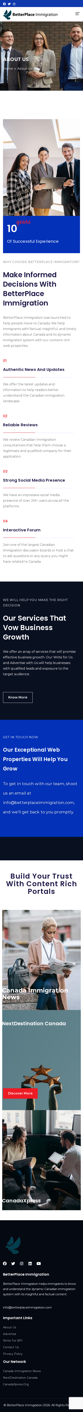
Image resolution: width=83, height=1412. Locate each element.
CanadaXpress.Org (16, 1384)
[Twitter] (9, 4)
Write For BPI (13, 1340)
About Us (9, 1327)
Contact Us (11, 1347)
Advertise (9, 1334)
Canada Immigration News (22, 1371)
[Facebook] (4, 4)
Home (8, 68)
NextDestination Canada (34, 1023)
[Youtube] (38, 1263)
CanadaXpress (21, 1200)
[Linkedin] (30, 1263)
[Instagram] (14, 4)
